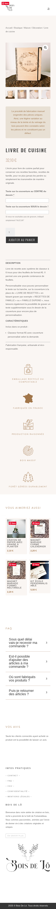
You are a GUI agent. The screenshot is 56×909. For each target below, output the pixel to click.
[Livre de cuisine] (28, 887)
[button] (45, 47)
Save (7, 3)
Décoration (37, 28)
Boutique (18, 28)
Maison (27, 28)
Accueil (9, 28)
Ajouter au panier (22, 240)
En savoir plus (15, 836)
